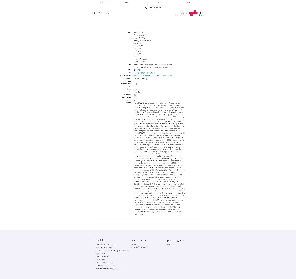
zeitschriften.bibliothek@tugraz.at (108, 268)
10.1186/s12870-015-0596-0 (144, 73)
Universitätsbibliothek (139, 247)
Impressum (170, 244)
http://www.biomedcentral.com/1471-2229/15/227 (153, 75)
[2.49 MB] (139, 70)
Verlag (125, 2)
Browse (158, 2)
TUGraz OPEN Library (100, 13)
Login (189, 2)
